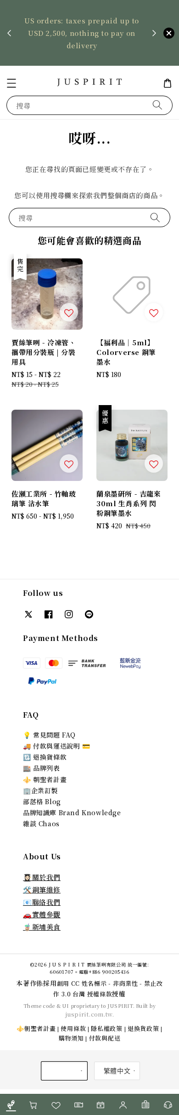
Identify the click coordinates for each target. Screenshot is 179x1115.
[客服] (168, 1104)
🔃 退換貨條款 (45, 756)
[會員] (123, 1104)
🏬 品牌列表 (41, 767)
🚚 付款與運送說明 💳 (56, 745)
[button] (11, 83)
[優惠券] (78, 1104)
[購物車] (33, 1104)
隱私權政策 (107, 1028)
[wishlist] (56, 1104)
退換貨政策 (143, 1028)
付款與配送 (105, 1038)
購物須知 (71, 1038)
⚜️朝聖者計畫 (36, 1028)
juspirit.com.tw (88, 1014)
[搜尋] (157, 105)
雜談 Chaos (41, 823)
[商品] (11, 1104)
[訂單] (145, 1104)
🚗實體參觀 (42, 914)
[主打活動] (101, 1104)
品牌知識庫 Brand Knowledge (72, 812)
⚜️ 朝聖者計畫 (45, 779)
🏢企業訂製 (40, 790)
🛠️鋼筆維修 (42, 889)
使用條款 (73, 1028)
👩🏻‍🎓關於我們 (42, 877)
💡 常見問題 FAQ (49, 734)
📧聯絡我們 (42, 902)
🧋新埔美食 (42, 927)
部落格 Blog (42, 801)
